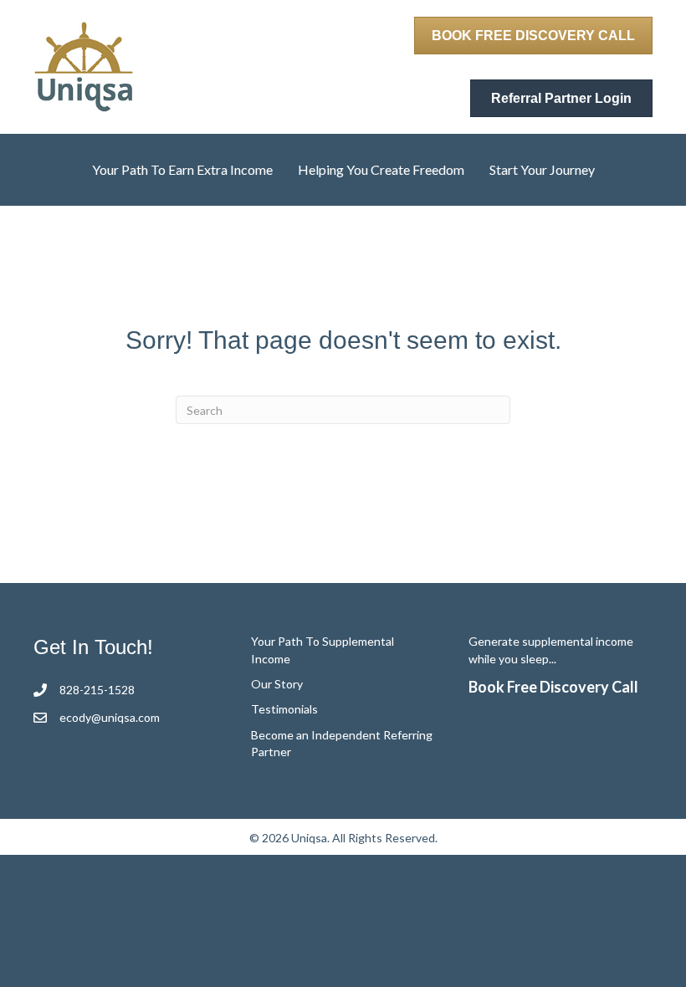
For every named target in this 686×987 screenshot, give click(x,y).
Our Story (277, 684)
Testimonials (284, 709)
